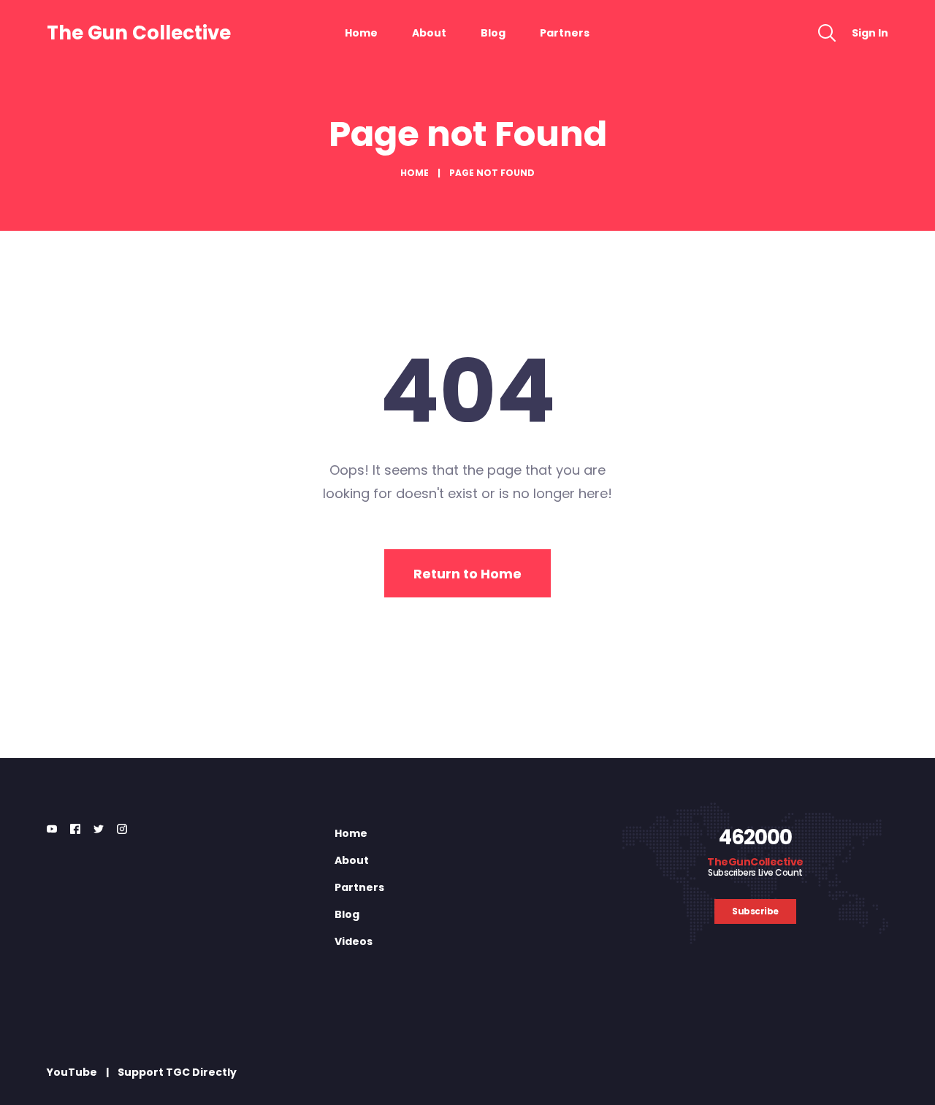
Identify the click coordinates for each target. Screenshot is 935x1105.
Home (361, 33)
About (429, 33)
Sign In (870, 33)
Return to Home (467, 574)
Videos (354, 941)
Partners (564, 33)
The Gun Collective (139, 33)
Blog (493, 33)
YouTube (72, 1072)
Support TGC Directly (177, 1072)
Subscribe (755, 911)
